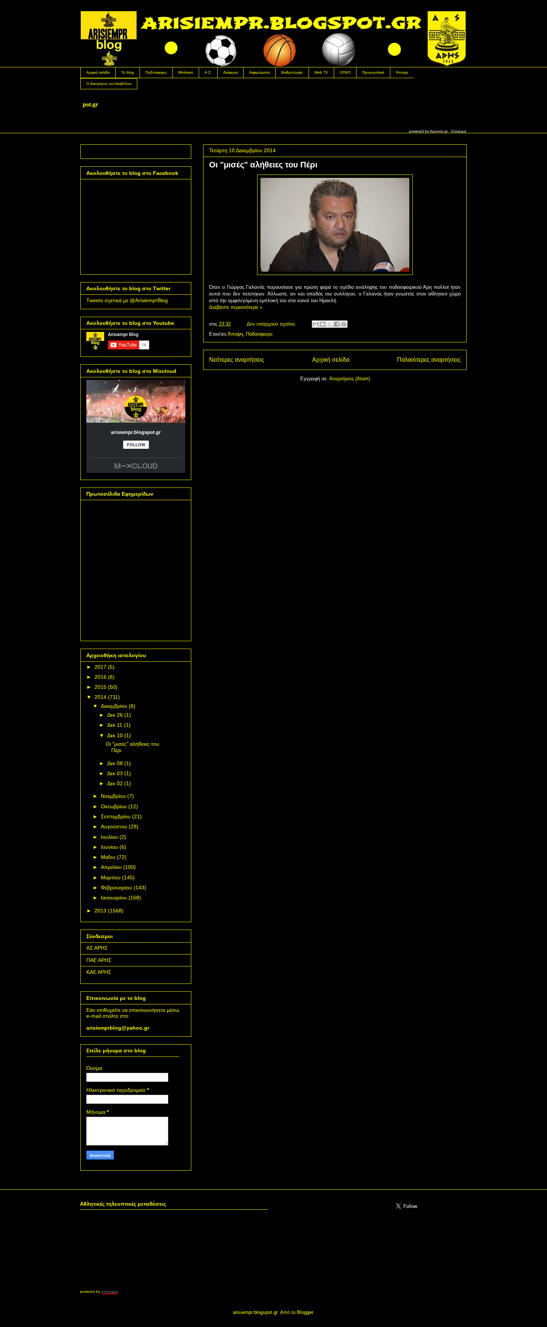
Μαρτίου (111, 877)
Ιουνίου (109, 847)
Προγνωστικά (373, 72)
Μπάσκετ (185, 72)
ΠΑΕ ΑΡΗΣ (99, 960)
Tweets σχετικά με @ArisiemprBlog (127, 300)
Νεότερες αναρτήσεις (236, 359)
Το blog (127, 72)
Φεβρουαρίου (116, 887)
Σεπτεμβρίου (116, 816)
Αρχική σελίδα (98, 72)
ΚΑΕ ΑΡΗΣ (98, 972)
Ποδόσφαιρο (156, 72)
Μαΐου (108, 857)
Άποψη (402, 72)
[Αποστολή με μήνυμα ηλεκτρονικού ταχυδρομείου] (315, 324)
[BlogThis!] (322, 324)
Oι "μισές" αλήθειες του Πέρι (263, 164)
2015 (100, 687)
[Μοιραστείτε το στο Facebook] (336, 324)
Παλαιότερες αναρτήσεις (429, 359)
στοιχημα (109, 1291)
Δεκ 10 (115, 735)
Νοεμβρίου (113, 796)
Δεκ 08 (115, 763)
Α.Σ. (208, 72)
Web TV (321, 72)
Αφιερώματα (259, 72)
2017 (100, 667)
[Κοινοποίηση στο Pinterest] (344, 324)
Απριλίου (111, 867)
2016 (100, 677)
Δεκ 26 (115, 715)
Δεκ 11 (114, 725)
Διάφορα (230, 72)
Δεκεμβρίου (114, 706)
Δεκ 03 (115, 773)
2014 (100, 697)
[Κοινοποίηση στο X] (329, 324)
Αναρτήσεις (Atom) (349, 378)
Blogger (305, 1312)
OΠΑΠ (345, 72)
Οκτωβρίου (114, 806)
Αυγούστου (114, 826)
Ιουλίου (109, 837)
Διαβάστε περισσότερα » (235, 307)
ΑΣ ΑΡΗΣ (97, 948)
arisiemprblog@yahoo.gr (117, 1028)
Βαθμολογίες (292, 72)
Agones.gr (439, 131)
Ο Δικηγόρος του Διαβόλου (108, 83)
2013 (100, 911)
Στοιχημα (458, 131)
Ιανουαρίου (114, 898)
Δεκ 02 (115, 783)
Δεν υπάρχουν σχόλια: (272, 324)
